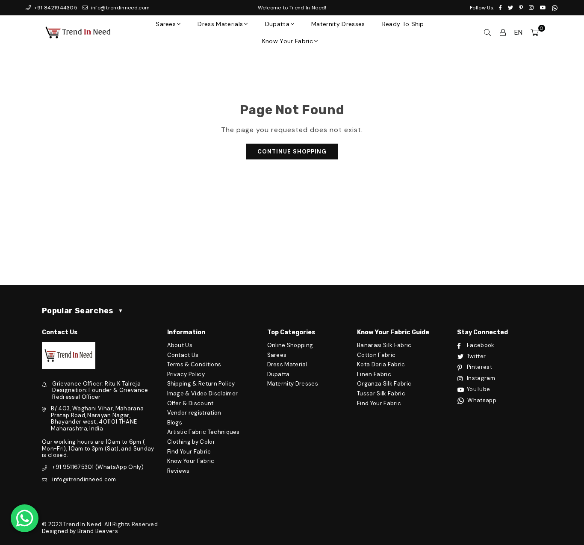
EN (518, 32)
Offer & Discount (190, 403)
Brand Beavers (97, 531)
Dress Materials (220, 24)
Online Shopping (290, 345)
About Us (180, 345)
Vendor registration (194, 412)
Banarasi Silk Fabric (384, 345)
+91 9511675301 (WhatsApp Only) (98, 467)
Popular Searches (82, 311)
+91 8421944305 (54, 7)
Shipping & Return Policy (201, 383)
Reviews (178, 470)
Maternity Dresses (338, 24)
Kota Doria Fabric (381, 364)
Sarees (166, 24)
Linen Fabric (374, 374)
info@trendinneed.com (119, 7)
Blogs (175, 422)
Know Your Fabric (287, 41)
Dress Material (287, 364)
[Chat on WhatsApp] (24, 518)
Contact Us (183, 355)
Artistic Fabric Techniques (203, 432)
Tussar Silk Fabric (381, 393)
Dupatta (277, 24)
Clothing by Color (191, 441)
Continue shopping (292, 151)
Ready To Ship (403, 24)
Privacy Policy (186, 374)
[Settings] (502, 32)
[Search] (487, 32)
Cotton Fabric (376, 355)
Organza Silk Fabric (384, 383)
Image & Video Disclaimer (202, 393)
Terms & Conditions (194, 364)
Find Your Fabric (189, 451)
